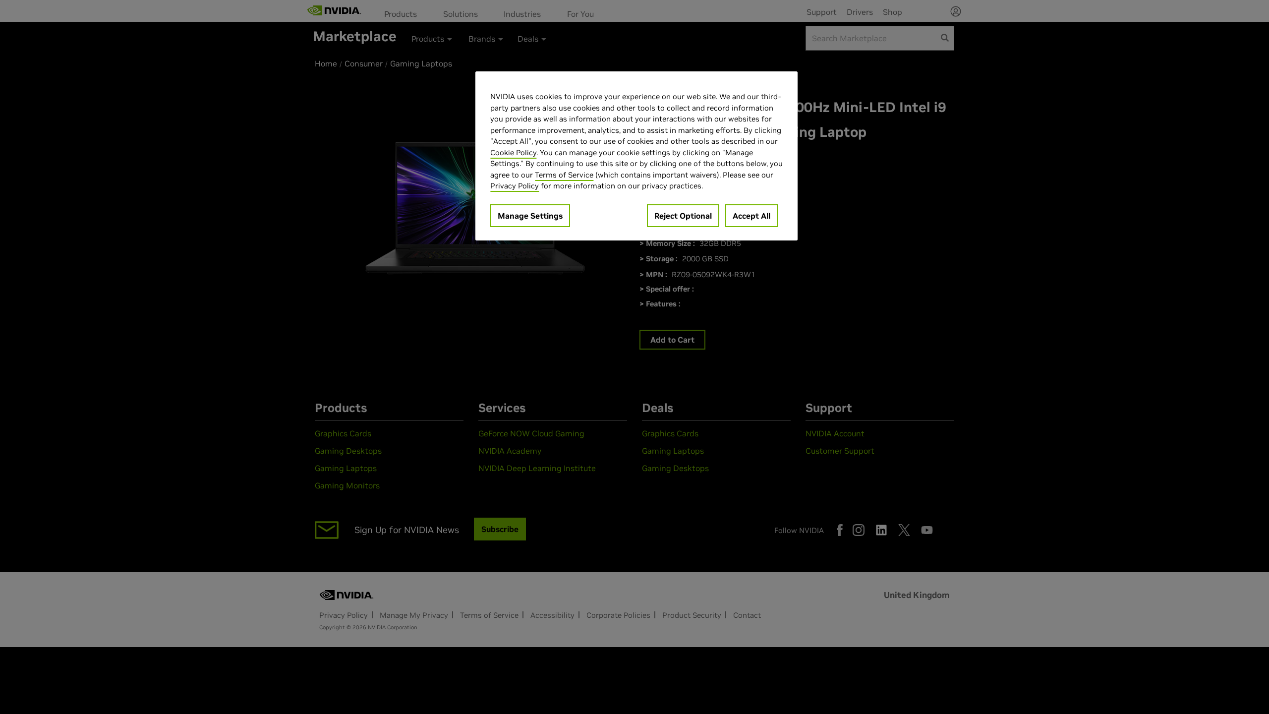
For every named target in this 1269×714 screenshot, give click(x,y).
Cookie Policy (513, 152)
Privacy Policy (514, 185)
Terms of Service (564, 174)
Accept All (751, 216)
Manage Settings (530, 216)
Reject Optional (683, 216)
